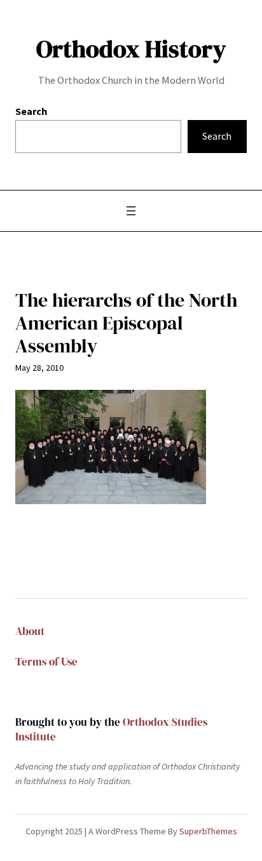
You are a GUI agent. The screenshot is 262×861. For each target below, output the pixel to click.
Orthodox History (131, 48)
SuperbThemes (208, 831)
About (30, 631)
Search (31, 111)
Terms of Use (46, 662)
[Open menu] (131, 210)
